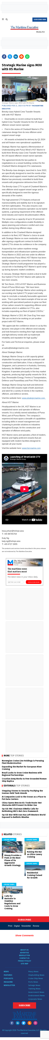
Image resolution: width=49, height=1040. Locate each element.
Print (10, 926)
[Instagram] (35, 1023)
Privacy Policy (24, 961)
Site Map (24, 964)
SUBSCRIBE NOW (40, 19)
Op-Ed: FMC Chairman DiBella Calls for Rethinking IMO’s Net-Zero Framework (20, 810)
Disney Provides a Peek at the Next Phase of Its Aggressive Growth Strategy (12, 860)
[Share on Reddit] (21, 56)
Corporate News (35, 999)
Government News (36, 992)
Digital (17, 926)
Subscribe (24, 1005)
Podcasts (8, 978)
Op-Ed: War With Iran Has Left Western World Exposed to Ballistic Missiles (23, 816)
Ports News (33, 982)
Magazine (8, 982)
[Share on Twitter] (10, 56)
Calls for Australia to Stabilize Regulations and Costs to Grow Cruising (12, 902)
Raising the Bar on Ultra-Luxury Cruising (34, 854)
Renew (36, 926)
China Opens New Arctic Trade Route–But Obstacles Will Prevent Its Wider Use (22, 804)
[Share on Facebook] (4, 56)
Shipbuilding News (36, 975)
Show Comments (24, 935)
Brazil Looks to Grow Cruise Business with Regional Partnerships (22, 774)
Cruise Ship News (35, 978)
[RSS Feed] (30, 1023)
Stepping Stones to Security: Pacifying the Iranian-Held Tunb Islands (22, 792)
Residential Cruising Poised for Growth (34, 875)
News (6, 971)
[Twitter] (24, 1023)
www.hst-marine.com (31, 448)
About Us (24, 950)
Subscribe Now (33, 582)
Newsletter (26, 926)
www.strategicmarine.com (34, 398)
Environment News (36, 995)
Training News (34, 989)
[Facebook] (12, 1023)
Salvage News (34, 985)
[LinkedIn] (18, 1023)
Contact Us (24, 958)
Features (8, 975)
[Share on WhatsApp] (27, 56)
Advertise (24, 953)
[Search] (6, 20)
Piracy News (33, 971)
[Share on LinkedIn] (15, 56)
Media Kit (40, 32)
